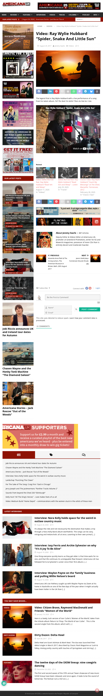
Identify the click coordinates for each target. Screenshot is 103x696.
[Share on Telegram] (85, 91)
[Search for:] (87, 19)
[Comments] (83, 454)
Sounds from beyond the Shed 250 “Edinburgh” (25, 493)
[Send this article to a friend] (62, 91)
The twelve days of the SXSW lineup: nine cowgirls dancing (65, 664)
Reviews (13, 15)
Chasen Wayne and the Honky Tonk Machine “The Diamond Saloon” (18, 218)
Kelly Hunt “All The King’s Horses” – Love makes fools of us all (31, 497)
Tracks (62, 15)
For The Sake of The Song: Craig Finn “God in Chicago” (28, 484)
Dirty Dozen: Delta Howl (49, 635)
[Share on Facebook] (39, 91)
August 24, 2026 (18, 203)
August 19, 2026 (42, 552)
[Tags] (51, 454)
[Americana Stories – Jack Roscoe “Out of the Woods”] (18, 241)
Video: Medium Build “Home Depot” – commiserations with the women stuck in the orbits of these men (49, 501)
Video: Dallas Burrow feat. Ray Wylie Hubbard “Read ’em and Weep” (45, 183)
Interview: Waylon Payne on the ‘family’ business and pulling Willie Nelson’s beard (65, 574)
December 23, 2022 (44, 669)
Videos (52, 15)
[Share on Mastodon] (80, 91)
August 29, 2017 (45, 46)
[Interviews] (17, 527)
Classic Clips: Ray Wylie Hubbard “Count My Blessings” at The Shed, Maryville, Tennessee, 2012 (90, 184)
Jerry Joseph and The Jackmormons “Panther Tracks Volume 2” (32, 488)
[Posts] (19, 454)
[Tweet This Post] (45, 91)
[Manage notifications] (97, 690)
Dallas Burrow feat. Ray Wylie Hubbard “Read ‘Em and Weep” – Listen (68, 182)
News (4, 15)
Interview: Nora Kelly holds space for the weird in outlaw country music (18, 264)
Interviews (41, 15)
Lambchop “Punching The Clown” (16, 289)
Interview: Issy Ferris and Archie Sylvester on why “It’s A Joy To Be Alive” (65, 547)
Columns (72, 15)
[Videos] (17, 617)
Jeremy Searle (60, 46)
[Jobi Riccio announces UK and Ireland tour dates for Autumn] (18, 314)
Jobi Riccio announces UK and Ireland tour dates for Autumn (18, 197)
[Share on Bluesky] (91, 91)
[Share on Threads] (97, 91)
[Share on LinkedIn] (50, 91)
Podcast (86, 15)
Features (26, 15)
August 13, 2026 (42, 580)
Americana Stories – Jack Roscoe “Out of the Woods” (17, 245)
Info (95, 15)
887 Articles (84, 233)
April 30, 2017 (42, 638)
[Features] (17, 672)
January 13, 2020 (43, 614)
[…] (93, 534)
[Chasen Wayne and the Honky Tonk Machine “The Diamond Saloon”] (18, 354)
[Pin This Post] (56, 91)
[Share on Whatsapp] (74, 91)
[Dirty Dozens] (17, 644)
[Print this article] (68, 91)
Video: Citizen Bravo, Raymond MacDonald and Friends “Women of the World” (64, 609)
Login (97, 288)
